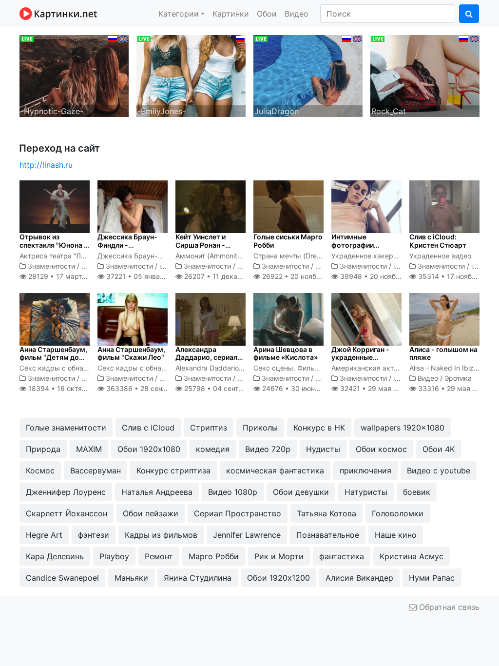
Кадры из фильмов (161, 535)
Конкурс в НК (319, 427)
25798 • (227, 388)
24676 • (298, 388)
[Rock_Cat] (425, 75)
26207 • (225, 276)
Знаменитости (51, 266)
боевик (416, 492)
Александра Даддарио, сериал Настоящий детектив (206, 361)
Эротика (458, 378)
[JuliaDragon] (308, 75)
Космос (40, 470)
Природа (43, 449)
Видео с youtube (438, 470)
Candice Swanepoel (62, 578)
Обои (267, 14)
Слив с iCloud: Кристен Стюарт (437, 241)
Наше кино (396, 535)
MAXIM (89, 449)
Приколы (260, 427)
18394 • (69, 388)
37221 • (145, 276)
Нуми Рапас (432, 578)
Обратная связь (448, 607)
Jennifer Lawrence (247, 535)
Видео (296, 14)
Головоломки (397, 513)
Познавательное (327, 535)
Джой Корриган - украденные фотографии (360, 357)
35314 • (457, 276)
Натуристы (366, 492)
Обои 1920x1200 (278, 578)
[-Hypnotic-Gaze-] (74, 75)
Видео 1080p (232, 492)
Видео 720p (267, 449)
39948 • (380, 276)
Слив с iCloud (148, 427)
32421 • (374, 388)
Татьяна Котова (326, 513)
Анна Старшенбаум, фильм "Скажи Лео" (131, 353)
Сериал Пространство (237, 513)
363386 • (152, 388)
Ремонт (159, 556)
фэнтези (93, 535)
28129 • (64, 276)
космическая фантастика (275, 470)
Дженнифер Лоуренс (66, 492)
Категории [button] (178, 14)
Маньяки (131, 578)
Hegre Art (44, 535)
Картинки (230, 14)
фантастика (341, 556)
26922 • (301, 276)
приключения (365, 470)
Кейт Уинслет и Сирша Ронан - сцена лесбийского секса (207, 249)
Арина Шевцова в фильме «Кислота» (285, 353)
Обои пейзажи (150, 513)
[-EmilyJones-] (191, 75)
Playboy (114, 556)
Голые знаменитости (66, 427)
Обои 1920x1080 (148, 449)
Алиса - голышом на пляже (443, 353)
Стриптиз (208, 427)
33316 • (452, 388)
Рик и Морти (279, 556)
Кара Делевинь (55, 556)
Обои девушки (301, 492)
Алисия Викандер (359, 578)
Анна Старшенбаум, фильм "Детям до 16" (53, 357)
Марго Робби (214, 556)
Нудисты (323, 449)
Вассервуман (95, 470)
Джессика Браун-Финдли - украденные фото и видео (130, 249)
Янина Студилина (197, 578)
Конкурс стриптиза (173, 470)
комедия (213, 449)
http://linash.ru (46, 165)
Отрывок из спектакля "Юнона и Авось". (53, 245)
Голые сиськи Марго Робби (288, 241)
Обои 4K (438, 449)
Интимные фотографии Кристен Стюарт (359, 245)
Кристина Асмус (411, 556)
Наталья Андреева (156, 492)
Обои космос (381, 449)
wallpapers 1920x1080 (402, 427)
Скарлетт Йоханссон (66, 513)
